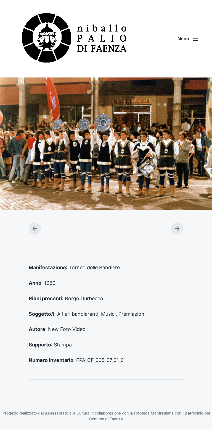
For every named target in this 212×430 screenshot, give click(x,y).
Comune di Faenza (106, 418)
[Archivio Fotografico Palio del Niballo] (74, 38)
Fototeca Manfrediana (154, 413)
